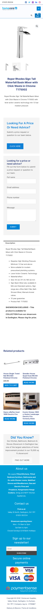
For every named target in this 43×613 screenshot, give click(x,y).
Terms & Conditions (29, 608)
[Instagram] (33, 2)
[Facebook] (26, 2)
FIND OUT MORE (22, 460)
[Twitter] (29, 2)
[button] (32, 15)
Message (11, 207)
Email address (13, 187)
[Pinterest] (40, 2)
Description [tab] (10, 243)
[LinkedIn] (36, 2)
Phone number (13, 197)
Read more (29, 382)
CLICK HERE (15, 146)
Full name (11, 177)
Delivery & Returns (14, 608)
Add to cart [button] (11, 385)
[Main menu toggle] (39, 9)
